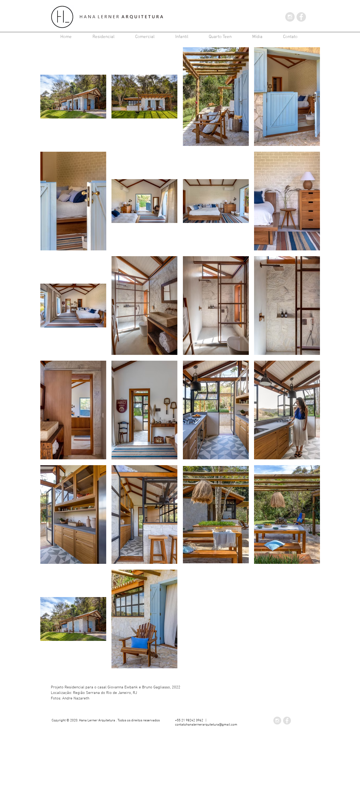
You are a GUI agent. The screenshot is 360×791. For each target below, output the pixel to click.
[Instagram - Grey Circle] (290, 17)
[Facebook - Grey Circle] (301, 17)
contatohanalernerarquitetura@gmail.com (206, 725)
